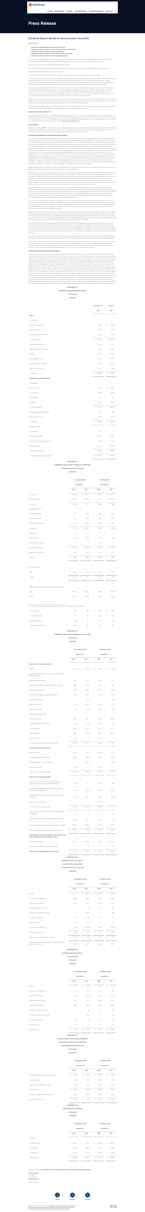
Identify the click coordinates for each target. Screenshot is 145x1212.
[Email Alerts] (72, 1195)
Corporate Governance (96, 11)
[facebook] (111, 1206)
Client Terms (66, 1205)
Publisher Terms (44, 1207)
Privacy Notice (52, 1205)
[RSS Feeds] (87, 1195)
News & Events (59, 11)
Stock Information (80, 11)
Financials (69, 11)
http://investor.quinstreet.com (71, 121)
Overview (50, 11)
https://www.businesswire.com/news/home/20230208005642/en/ (71, 1169)
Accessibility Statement (63, 1209)
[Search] (115, 11)
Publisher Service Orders (55, 1207)
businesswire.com (47, 1169)
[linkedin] (115, 1206)
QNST (44, 128)
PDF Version (34, 43)
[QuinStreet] (37, 4)
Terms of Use (59, 1205)
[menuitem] (50, 11)
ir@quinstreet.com (33, 1179)
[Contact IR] (57, 1195)
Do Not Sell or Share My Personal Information (47, 1209)
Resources (109, 11)
